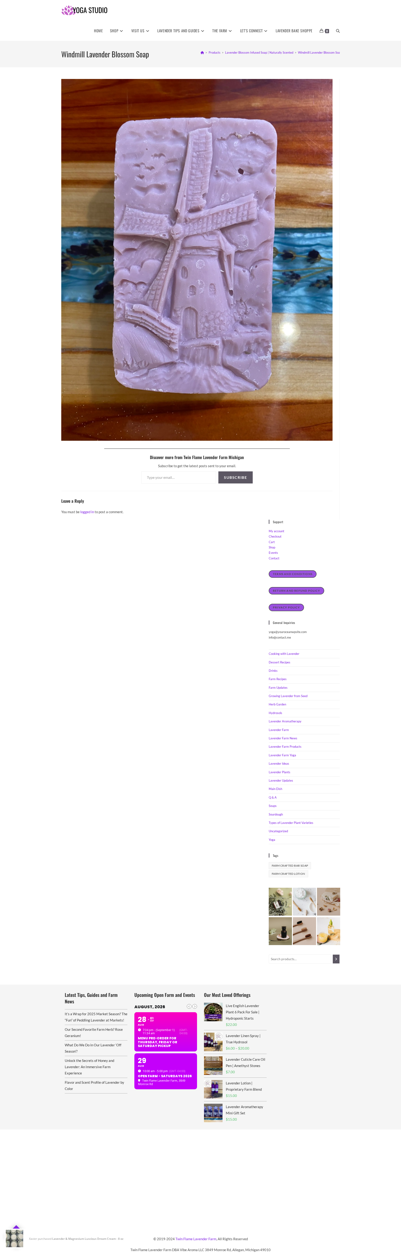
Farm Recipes (278, 679)
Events (273, 553)
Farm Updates (278, 687)
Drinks (273, 670)
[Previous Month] (189, 1006)
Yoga (272, 840)
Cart (272, 542)
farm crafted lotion (288, 873)
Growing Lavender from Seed (288, 696)
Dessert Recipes (279, 662)
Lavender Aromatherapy (285, 721)
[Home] (202, 52)
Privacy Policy (286, 607)
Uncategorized (278, 831)
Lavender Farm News (283, 738)
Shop (272, 547)
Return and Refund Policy (296, 590)
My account (276, 531)
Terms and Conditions (292, 574)
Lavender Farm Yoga (282, 755)
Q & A (273, 797)
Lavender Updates (281, 780)
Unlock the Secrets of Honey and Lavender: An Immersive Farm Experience (89, 1066)
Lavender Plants (279, 772)
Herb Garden (277, 704)
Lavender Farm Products (285, 746)
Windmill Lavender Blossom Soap (320, 52)
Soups (273, 806)
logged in (87, 512)
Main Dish (275, 789)
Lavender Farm (279, 730)
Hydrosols (275, 713)
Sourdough (276, 814)
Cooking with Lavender (284, 654)
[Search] (336, 959)
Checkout (275, 536)
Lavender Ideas (279, 763)
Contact (274, 558)
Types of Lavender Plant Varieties (291, 823)
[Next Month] (194, 1006)
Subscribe (235, 477)
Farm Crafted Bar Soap (290, 865)
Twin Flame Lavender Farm (195, 1239)
